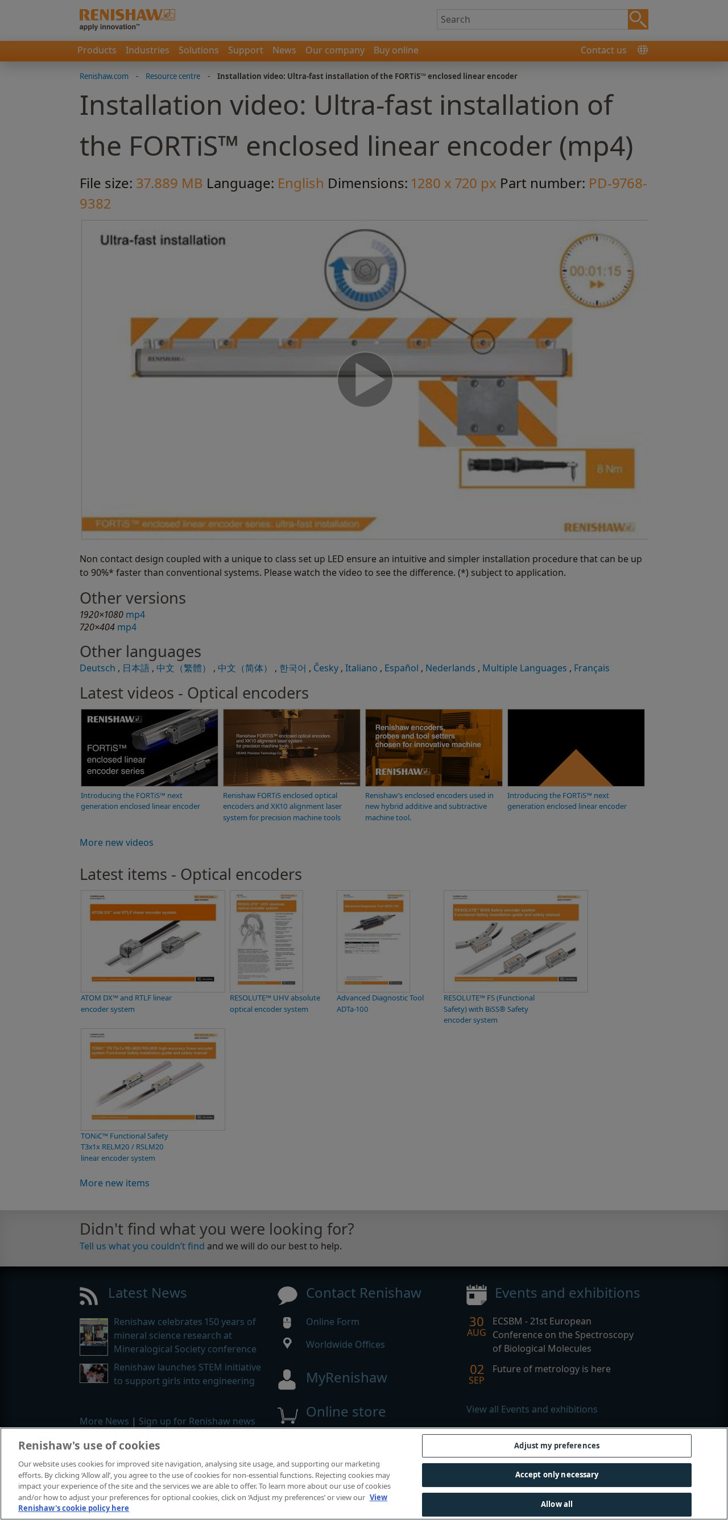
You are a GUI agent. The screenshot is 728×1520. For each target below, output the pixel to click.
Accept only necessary (557, 1474)
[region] (364, 1473)
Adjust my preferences (556, 1445)
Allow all (557, 1504)
